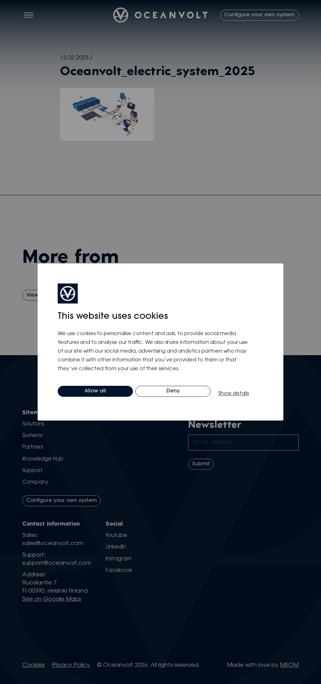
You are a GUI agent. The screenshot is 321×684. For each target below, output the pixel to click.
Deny (173, 391)
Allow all (95, 391)
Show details (233, 393)
